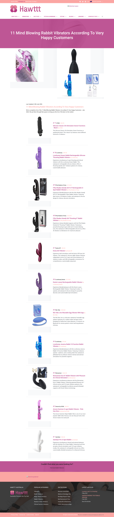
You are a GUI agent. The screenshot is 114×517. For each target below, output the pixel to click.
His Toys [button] (37, 16)
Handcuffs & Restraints (64, 501)
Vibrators (36, 491)
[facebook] (80, 1)
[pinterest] (85, 1)
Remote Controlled (63, 491)
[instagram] (88, 1)
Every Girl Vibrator (59, 251)
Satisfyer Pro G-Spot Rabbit (62, 440)
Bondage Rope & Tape (64, 496)
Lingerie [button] (81, 16)
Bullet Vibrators (38, 494)
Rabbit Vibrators (38, 499)
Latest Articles (30, 514)
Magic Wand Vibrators (40, 496)
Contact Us (22, 514)
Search (37, 514)
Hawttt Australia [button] (96, 1)
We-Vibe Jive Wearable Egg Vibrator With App (68, 313)
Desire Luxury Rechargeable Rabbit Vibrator (68, 282)
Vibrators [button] (25, 16)
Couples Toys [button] (93, 16)
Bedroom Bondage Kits (64, 494)
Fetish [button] (62, 16)
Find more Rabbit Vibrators (57, 468)
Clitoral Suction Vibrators (41, 504)
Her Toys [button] (15, 16)
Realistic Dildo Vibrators (41, 501)
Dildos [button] (71, 16)
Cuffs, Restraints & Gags (65, 504)
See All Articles (86, 501)
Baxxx (24, 1)
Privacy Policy (14, 514)
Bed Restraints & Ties (64, 499)
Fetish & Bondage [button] (50, 16)
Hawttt (76, 514)
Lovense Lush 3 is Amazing (89, 491)
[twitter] (82, 1)
